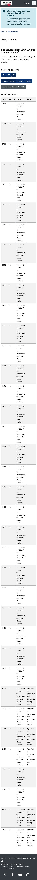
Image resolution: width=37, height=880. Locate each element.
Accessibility (18, 858)
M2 (8, 75)
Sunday (28, 81)
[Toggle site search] (34, 3)
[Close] (33, 11)
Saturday (20, 81)
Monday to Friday (8, 81)
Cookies (26, 858)
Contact (32, 858)
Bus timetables (13, 32)
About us (3, 859)
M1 (3, 75)
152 (14, 75)
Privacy (10, 858)
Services (27, 3)
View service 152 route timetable (13, 87)
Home (3, 32)
